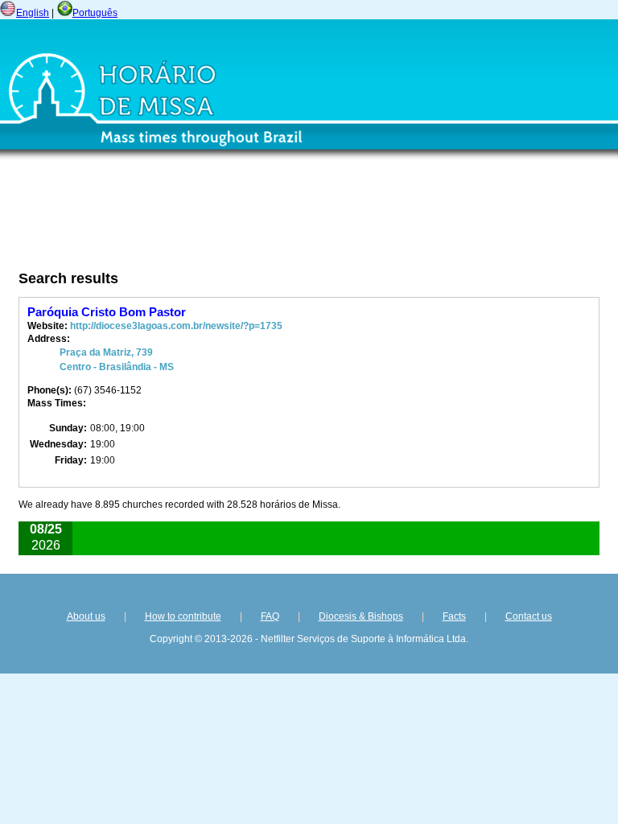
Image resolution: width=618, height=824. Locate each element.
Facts (454, 616)
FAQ (270, 616)
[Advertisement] (222, 219)
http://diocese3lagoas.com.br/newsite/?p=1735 (176, 326)
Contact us (528, 616)
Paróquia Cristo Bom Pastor (106, 312)
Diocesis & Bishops (361, 616)
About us (86, 616)
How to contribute (183, 616)
